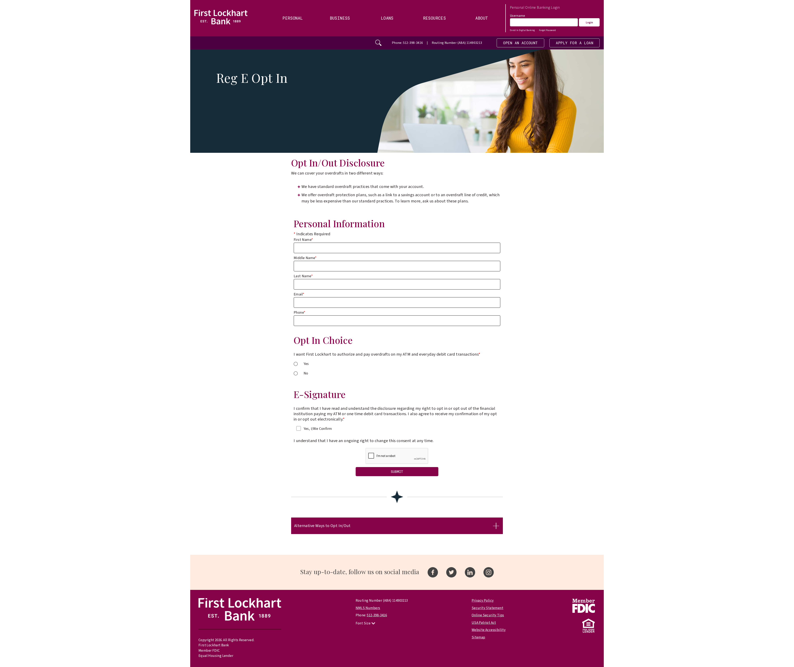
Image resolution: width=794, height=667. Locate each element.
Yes (306, 363)
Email (299, 294)
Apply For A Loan (574, 42)
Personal (292, 18)
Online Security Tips (488, 615)
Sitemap (478, 637)
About (481, 18)
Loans (387, 18)
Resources (434, 18)
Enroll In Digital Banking (522, 30)
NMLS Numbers (368, 608)
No (306, 373)
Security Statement (487, 608)
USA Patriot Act (484, 622)
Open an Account (520, 42)
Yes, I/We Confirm (318, 428)
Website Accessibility (489, 630)
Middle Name (305, 258)
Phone (299, 312)
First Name (303, 239)
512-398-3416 (377, 615)
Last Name (303, 276)
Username (517, 15)
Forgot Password (547, 30)
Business (340, 18)
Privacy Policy (483, 600)
